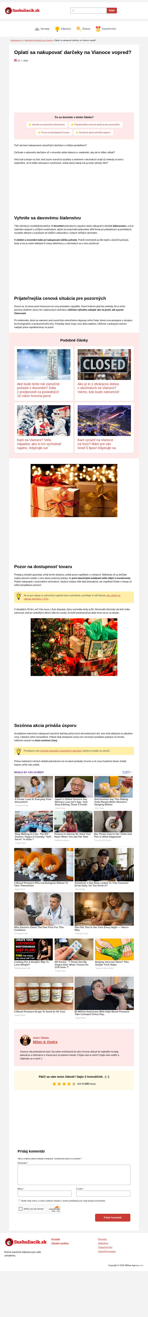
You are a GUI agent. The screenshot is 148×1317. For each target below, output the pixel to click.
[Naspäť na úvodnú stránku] (23, 10)
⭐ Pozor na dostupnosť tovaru (54, 132)
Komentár (23, 1163)
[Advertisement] (74, 87)
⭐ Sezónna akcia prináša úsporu (93, 132)
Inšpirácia (66, 29)
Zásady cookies (60, 1243)
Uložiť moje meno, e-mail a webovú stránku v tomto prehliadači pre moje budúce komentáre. (63, 1201)
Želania (86, 29)
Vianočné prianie (107, 1251)
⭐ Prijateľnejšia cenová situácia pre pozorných (95, 124)
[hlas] (54, 1084)
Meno (21, 1189)
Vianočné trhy (109, 29)
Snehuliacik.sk (16, 40)
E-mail (79, 1189)
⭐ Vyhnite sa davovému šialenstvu (46, 124)
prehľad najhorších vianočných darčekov (61, 751)
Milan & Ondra (45, 1042)
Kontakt (55, 1239)
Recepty (45, 29)
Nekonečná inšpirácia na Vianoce (39, 40)
